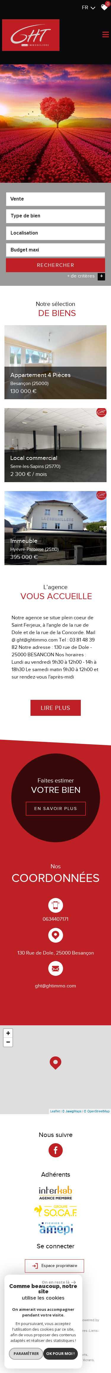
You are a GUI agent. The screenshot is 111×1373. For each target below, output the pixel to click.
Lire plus (55, 708)
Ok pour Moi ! (60, 1353)
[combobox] (55, 199)
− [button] (8, 1042)
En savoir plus (55, 808)
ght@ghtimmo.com (55, 985)
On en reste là (56, 1282)
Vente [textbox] (17, 199)
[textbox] (55, 216)
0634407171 (55, 919)
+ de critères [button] (85, 276)
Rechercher (55, 265)
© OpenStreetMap (97, 1111)
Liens (93, 1331)
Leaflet (55, 1111)
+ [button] (8, 1033)
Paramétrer (26, 1353)
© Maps (71, 1111)
